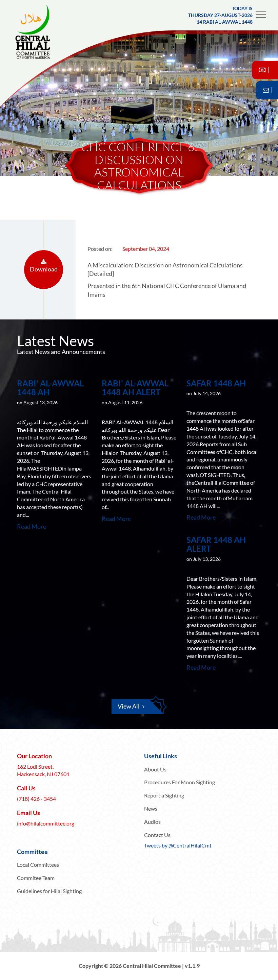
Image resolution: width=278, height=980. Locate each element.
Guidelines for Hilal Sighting (49, 891)
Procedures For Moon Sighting (179, 782)
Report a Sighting (164, 795)
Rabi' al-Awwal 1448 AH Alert (135, 387)
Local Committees (38, 864)
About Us (155, 769)
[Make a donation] (265, 70)
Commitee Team (36, 878)
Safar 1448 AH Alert (216, 544)
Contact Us (157, 835)
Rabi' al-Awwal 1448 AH (50, 387)
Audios (152, 821)
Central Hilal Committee (39, 32)
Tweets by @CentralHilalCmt (178, 845)
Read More (31, 526)
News (150, 808)
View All (129, 706)
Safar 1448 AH (216, 383)
